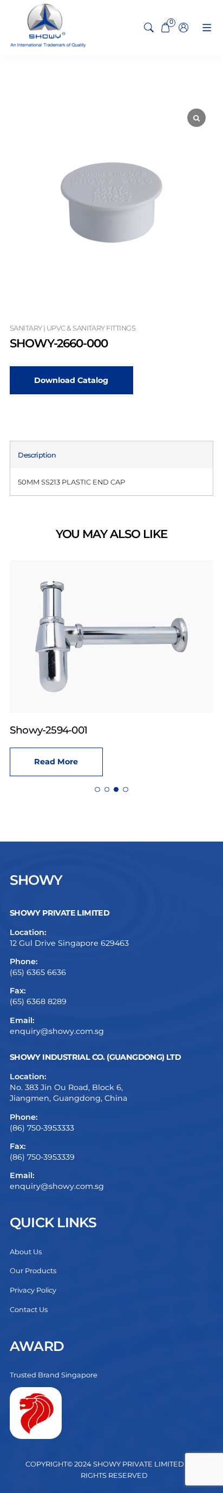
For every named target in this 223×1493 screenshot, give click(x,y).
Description (37, 455)
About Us (26, 1252)
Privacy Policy (33, 1290)
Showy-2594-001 (48, 730)
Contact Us (29, 1310)
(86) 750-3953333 (42, 1128)
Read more (56, 761)
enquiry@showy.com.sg (57, 1031)
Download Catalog (71, 380)
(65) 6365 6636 (38, 972)
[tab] (37, 455)
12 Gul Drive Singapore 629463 (69, 943)
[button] (97, 789)
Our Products (33, 1271)
